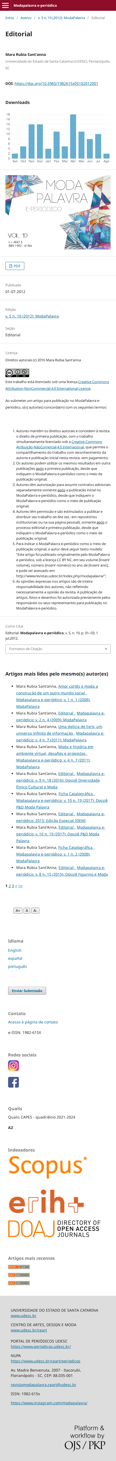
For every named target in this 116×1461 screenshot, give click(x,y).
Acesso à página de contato (33, 1021)
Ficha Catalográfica (76, 793)
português (17, 966)
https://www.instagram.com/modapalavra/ (49, 1402)
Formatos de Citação (25, 648)
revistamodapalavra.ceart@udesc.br (43, 1384)
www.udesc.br (23, 1315)
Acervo (26, 17)
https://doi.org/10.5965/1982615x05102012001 (56, 83)
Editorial (66, 713)
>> (20, 885)
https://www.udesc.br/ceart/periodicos (45, 1360)
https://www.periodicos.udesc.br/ (41, 1346)
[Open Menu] (5, 5)
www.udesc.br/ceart (29, 1330)
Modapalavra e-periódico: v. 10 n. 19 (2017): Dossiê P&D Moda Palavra (60, 834)
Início (9, 17)
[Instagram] (13, 1069)
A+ (18, 910)
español (15, 958)
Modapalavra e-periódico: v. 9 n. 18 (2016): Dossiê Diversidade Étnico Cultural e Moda (60, 780)
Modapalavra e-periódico (35, 5)
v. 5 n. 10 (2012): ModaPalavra (61, 17)
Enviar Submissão (27, 990)
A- (35, 910)
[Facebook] (13, 1086)
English (15, 950)
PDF (17, 266)
